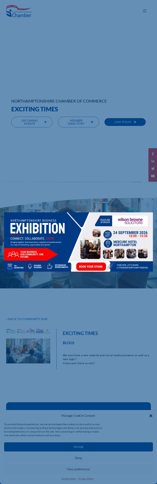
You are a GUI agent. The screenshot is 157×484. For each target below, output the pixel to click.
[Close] (146, 218)
